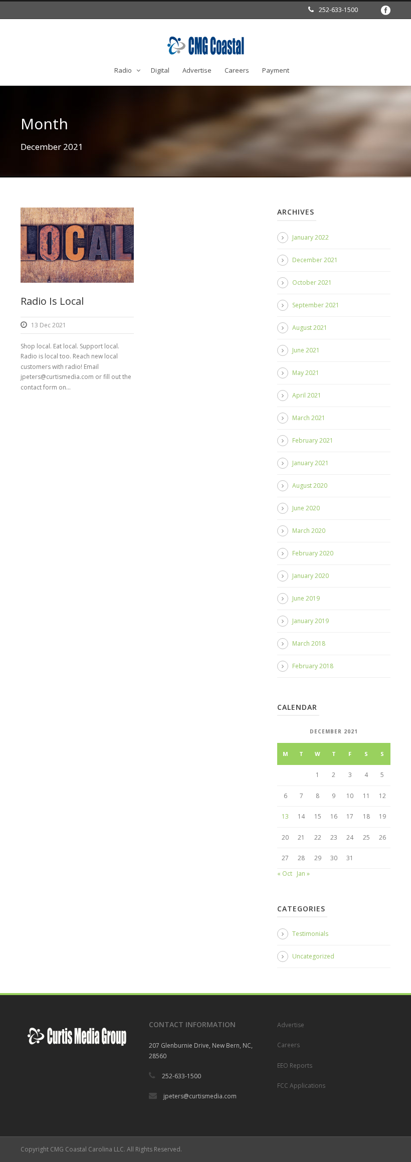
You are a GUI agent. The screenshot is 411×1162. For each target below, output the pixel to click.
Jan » (303, 873)
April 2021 (306, 395)
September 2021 (315, 305)
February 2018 (312, 666)
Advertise (197, 70)
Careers (237, 70)
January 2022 (310, 237)
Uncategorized (313, 956)
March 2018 (308, 643)
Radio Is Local (52, 301)
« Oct (284, 873)
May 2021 (305, 372)
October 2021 (312, 282)
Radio (123, 70)
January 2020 (310, 575)
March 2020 (308, 530)
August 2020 (309, 485)
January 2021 (310, 463)
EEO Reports (294, 1065)
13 (285, 816)
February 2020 (312, 553)
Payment (275, 70)
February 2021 (312, 440)
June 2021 (306, 350)
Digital (160, 70)
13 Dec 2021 (48, 325)
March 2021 (308, 418)
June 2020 (306, 508)
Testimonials (310, 933)
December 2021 (315, 260)
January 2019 (310, 621)
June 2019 (306, 598)
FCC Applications (301, 1085)
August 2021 (309, 327)
